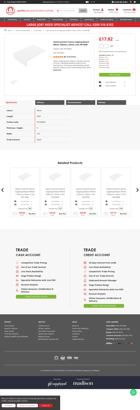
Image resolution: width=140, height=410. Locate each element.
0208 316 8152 (103, 24)
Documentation (74, 102)
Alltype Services (44, 336)
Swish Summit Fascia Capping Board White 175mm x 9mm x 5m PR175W (25, 193)
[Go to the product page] (25, 177)
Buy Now (32, 214)
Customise (8, 405)
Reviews (101, 102)
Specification (11, 102)
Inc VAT (93, 2)
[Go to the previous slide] (2, 190)
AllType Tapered (44, 328)
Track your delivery (11, 334)
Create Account (43, 326)
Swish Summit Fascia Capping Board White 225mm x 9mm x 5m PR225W (86, 193)
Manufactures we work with (48, 339)
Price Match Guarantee (46, 331)
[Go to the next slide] (137, 190)
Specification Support (46, 334)
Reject (27, 405)
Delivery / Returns (11, 328)
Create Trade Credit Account (104, 306)
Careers (75, 336)
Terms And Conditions (80, 328)
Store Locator (9, 331)
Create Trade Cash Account (36, 296)
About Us (75, 326)
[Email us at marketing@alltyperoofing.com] (135, 2)
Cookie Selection (78, 339)
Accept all (45, 405)
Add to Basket (115, 75)
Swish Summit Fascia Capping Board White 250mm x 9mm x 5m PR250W (116, 193)
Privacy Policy (9, 326)
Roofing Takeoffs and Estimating (16, 336)
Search (83, 11)
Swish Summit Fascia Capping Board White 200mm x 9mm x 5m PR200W (55, 193)
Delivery (40, 102)
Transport (75, 334)
